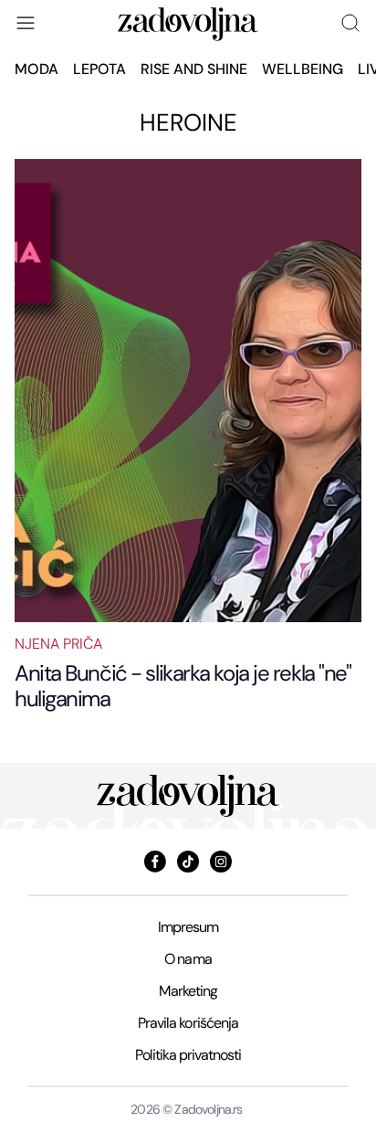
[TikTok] (188, 862)
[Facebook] (155, 862)
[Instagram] (221, 862)
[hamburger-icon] (26, 23)
